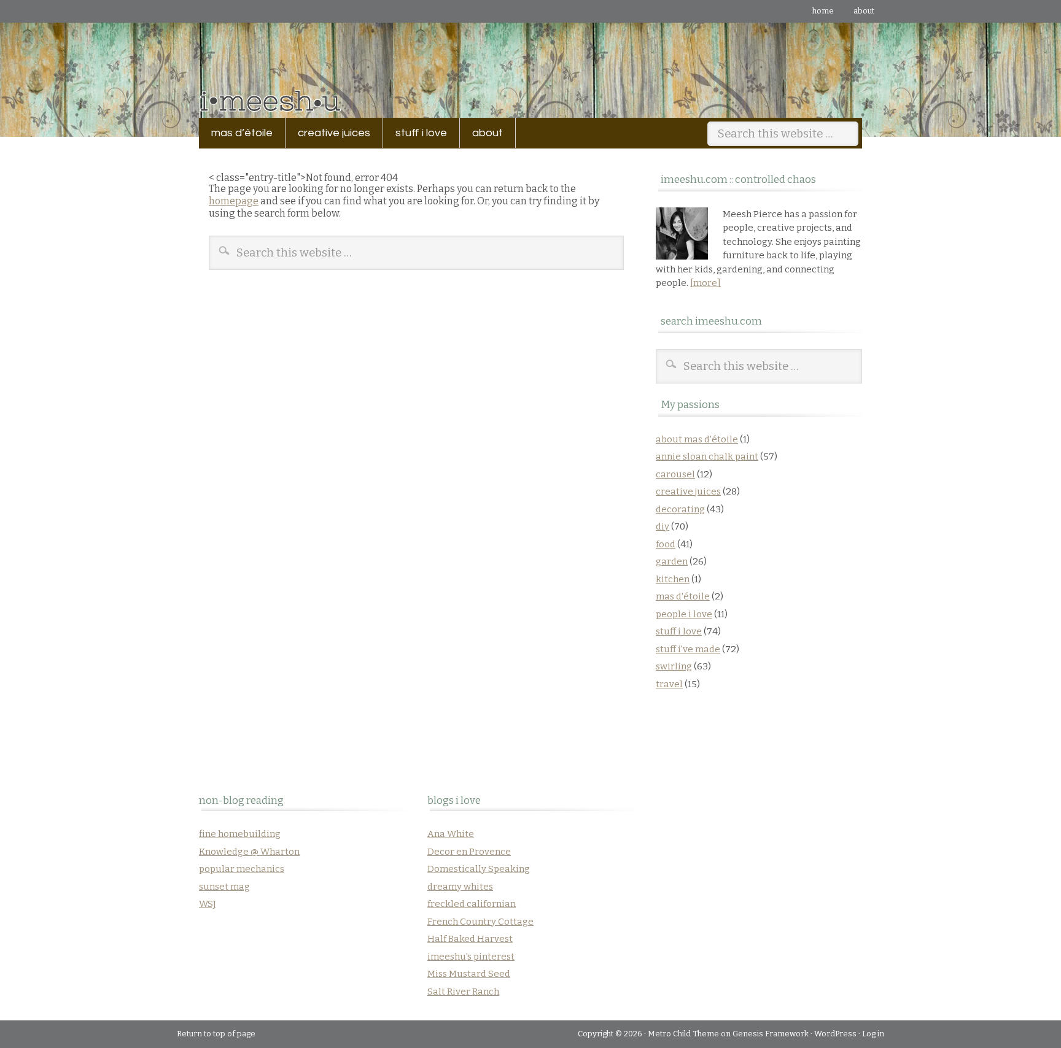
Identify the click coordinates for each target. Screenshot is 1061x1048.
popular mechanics (241, 868)
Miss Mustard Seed (468, 973)
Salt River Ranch (463, 991)
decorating (680, 509)
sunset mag (224, 886)
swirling (674, 666)
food (665, 544)
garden (672, 561)
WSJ (207, 903)
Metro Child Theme (683, 1033)
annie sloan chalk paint (707, 456)
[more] (705, 282)
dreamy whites (460, 886)
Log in (873, 1033)
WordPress (835, 1033)
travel (669, 684)
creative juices (328, 133)
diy (662, 526)
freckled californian (471, 903)
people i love (684, 614)
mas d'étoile (683, 596)
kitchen (673, 579)
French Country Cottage (480, 921)
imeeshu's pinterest (471, 956)
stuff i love (415, 133)
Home (823, 10)
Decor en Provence (469, 851)
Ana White (450, 833)
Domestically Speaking (478, 868)
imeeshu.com (530, 61)
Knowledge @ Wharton (249, 851)
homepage (233, 201)
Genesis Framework (771, 1033)
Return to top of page (216, 1033)
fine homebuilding (240, 833)
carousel (675, 474)
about (863, 10)
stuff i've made (688, 649)
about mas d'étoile (697, 439)
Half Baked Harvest (470, 938)
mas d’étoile (242, 133)
